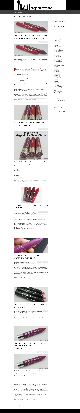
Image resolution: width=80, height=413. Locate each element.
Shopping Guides (28, 12)
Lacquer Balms (24, 263)
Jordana (23, 230)
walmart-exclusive (22, 399)
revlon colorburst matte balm (31, 281)
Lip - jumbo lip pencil (28, 230)
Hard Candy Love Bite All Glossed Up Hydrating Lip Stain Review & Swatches (30, 345)
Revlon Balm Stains (20, 69)
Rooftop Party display (17, 311)
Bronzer (56, 47)
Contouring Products (58, 50)
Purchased (45, 352)
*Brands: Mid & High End (59, 39)
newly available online (17, 281)
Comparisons (20, 230)
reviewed (44, 59)
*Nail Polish (56, 41)
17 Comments (31, 181)
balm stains (19, 164)
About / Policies (18, 10)
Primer (56, 81)
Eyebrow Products (58, 51)
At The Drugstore (18, 12)
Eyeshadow (57, 55)
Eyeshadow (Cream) (58, 56)
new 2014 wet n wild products (34, 180)
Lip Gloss (34, 317)
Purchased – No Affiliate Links (42, 42)
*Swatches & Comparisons (59, 86)
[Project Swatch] (40, 5)
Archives (41, 10)
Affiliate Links (40, 352)
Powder (56, 80)
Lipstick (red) (57, 72)
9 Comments (22, 320)
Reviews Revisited (57, 90)
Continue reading (17, 175)
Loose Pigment (57, 77)
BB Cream (56, 44)
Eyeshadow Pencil (58, 57)
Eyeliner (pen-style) (58, 54)
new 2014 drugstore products (24, 180)
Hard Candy (19, 398)
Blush (56, 45)
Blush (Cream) (57, 46)
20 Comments (45, 281)
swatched (42, 89)
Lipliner (56, 70)
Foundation (57, 60)
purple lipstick (24, 281)
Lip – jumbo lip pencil (59, 65)
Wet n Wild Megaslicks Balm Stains (41, 68)
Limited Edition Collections (22, 317)
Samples (56, 82)
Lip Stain (33, 398)
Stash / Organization (57, 91)
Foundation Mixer (58, 61)
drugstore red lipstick (43, 179)
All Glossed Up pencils (28, 164)
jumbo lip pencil (16, 180)
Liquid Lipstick (57, 75)
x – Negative (57, 85)
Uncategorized (56, 92)
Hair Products (57, 62)
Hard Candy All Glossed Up (27, 68)
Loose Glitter (57, 76)
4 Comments (30, 232)
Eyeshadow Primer (58, 59)
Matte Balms (18, 263)
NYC (37, 317)
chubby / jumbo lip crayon (29, 179)
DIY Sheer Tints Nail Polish (61, 100)
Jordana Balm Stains (27, 69)
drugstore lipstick (36, 179)
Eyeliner (56, 52)
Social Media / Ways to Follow (30, 10)
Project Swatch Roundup (50, 10)
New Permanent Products (39, 230)
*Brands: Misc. (57, 40)
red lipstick (40, 180)
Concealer (56, 49)
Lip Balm (56, 66)
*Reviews (56, 42)
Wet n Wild (19, 179)
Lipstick (33, 230)
